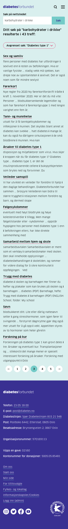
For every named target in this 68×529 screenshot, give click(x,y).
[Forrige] (9, 369)
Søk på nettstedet (14, 14)
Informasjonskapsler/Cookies (21, 495)
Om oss (7, 466)
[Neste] (59, 369)
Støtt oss (8, 472)
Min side (8, 478)
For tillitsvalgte (12, 483)
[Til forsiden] (18, 7)
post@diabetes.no (23, 410)
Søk (58, 20)
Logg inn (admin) (13, 500)
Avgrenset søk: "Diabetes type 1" (27, 45)
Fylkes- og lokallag (15, 489)
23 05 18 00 (21, 405)
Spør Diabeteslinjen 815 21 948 (42, 416)
